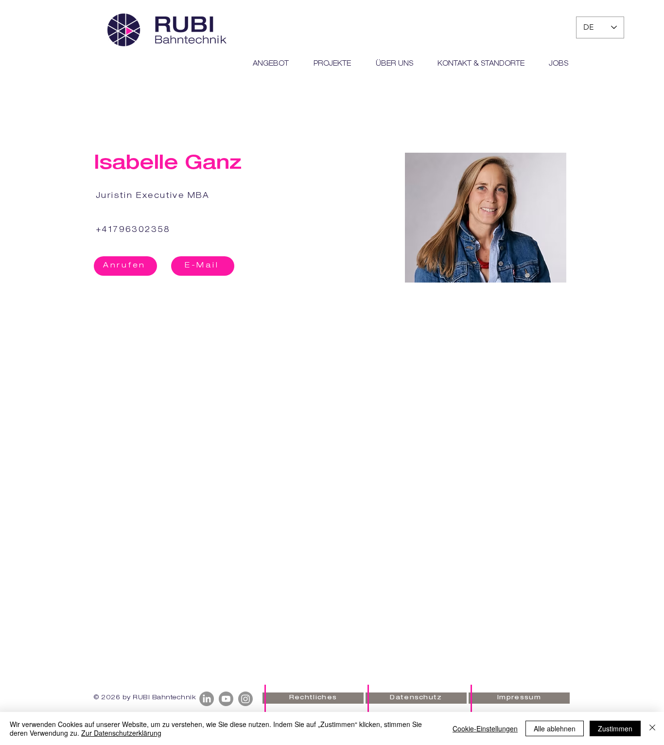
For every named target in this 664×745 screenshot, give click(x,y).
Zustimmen (615, 728)
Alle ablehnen (555, 728)
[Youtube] (226, 699)
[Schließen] (652, 728)
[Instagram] (245, 699)
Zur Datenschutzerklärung (121, 733)
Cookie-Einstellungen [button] (485, 728)
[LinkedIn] (206, 699)
